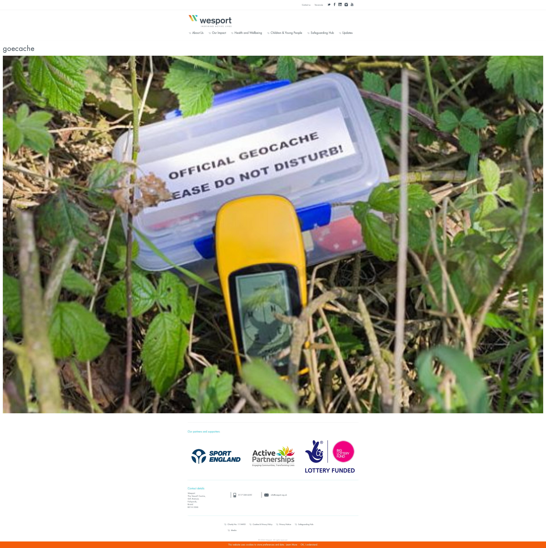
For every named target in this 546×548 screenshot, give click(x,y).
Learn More (291, 545)
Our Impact (219, 33)
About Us (197, 33)
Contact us (306, 5)
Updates (347, 33)
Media (233, 530)
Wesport (211, 21)
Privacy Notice (285, 524)
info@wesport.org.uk (279, 495)
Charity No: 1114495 (237, 524)
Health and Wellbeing (248, 33)
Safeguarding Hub (322, 33)
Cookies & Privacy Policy (262, 524)
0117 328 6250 (245, 495)
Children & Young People (286, 33)
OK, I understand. (309, 545)
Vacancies (319, 5)
